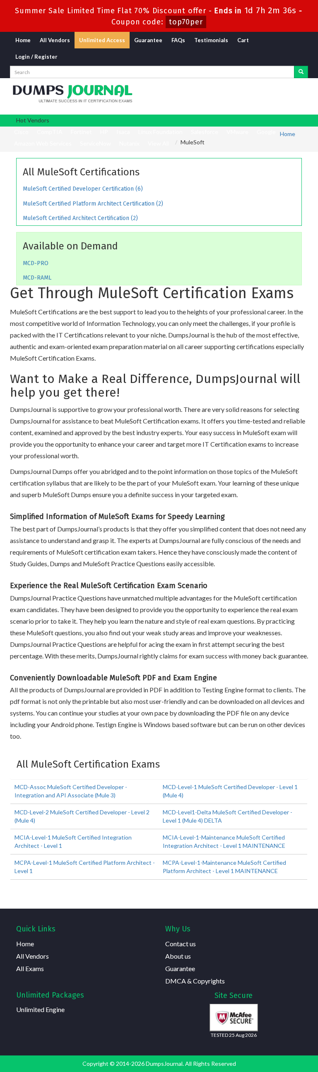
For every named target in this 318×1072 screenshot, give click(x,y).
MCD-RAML (37, 277)
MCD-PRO (35, 263)
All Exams (30, 968)
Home (23, 40)
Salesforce (204, 131)
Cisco (21, 131)
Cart (243, 40)
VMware (237, 131)
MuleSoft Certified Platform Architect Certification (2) (93, 203)
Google (266, 131)
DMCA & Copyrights (195, 981)
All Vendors (55, 40)
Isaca (123, 131)
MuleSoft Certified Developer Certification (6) (83, 188)
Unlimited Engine (40, 1009)
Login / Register (36, 56)
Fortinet (81, 131)
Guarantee (148, 40)
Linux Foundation (160, 131)
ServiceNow (95, 143)
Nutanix (129, 143)
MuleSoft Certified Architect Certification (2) (80, 218)
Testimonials (211, 40)
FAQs (178, 40)
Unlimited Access (102, 40)
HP (104, 131)
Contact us (180, 944)
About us (178, 956)
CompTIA (50, 131)
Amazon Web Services (43, 143)
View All (158, 143)
